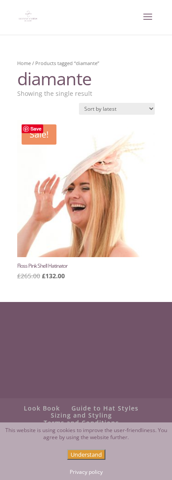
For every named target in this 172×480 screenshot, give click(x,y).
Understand (86, 454)
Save (35, 128)
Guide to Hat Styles (104, 408)
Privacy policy (86, 472)
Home (24, 63)
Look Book (42, 408)
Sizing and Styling (81, 415)
